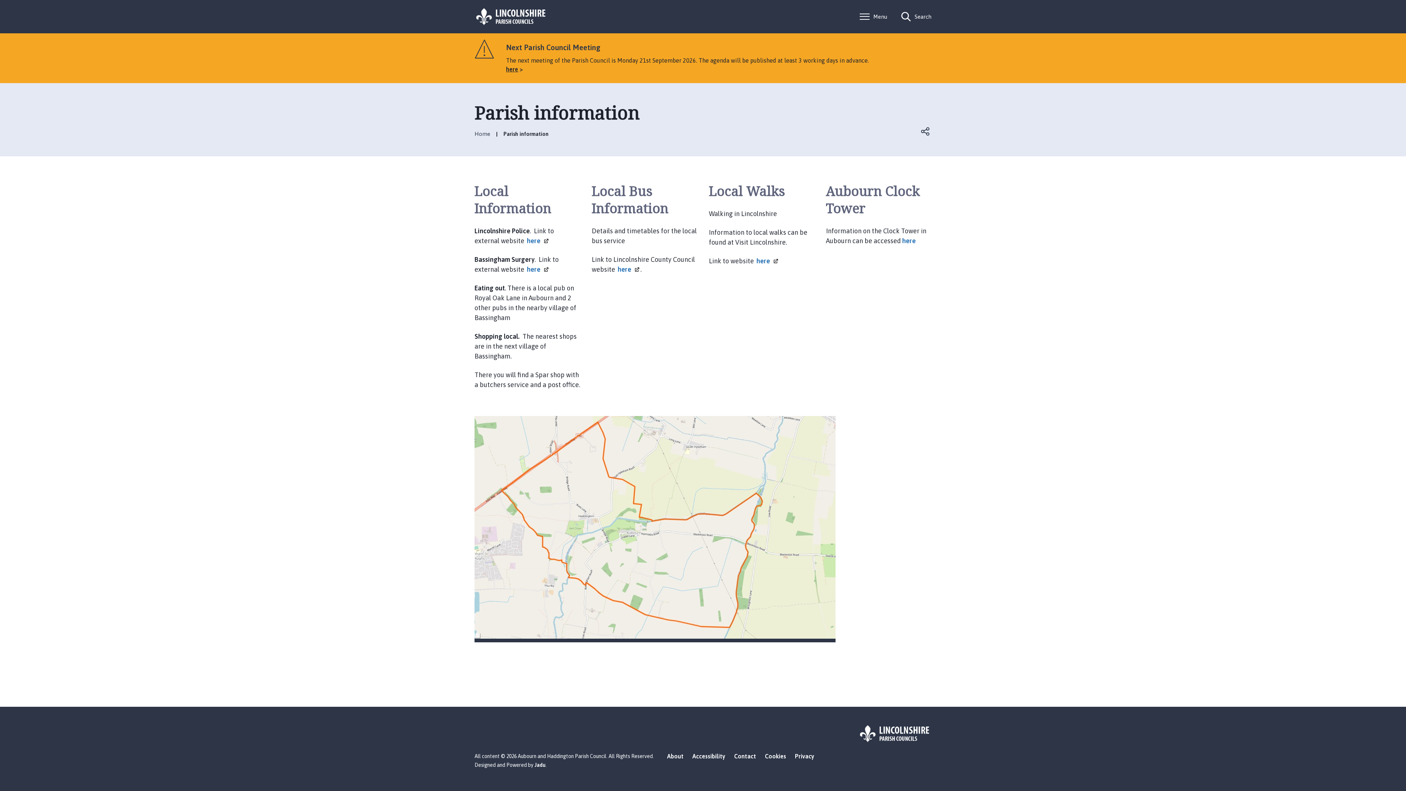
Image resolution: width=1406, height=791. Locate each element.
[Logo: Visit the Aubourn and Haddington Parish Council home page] (511, 16)
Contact (745, 756)
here (909, 241)
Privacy (804, 756)
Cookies (775, 756)
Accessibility (708, 756)
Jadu (540, 765)
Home (482, 134)
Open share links (925, 131)
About (675, 756)
